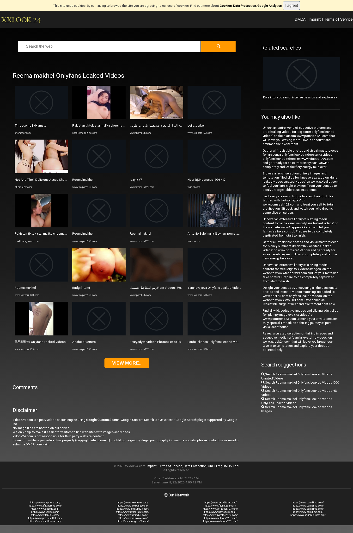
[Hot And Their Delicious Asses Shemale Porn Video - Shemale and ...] (41, 172)
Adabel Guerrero (84, 342)
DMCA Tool (231, 466)
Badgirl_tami (81, 288)
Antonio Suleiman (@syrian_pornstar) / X (216, 233)
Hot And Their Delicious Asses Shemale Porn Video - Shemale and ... (63, 180)
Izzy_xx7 (136, 180)
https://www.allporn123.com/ (220, 518)
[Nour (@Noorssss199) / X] (214, 172)
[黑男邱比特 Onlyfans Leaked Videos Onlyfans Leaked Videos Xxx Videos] (41, 334)
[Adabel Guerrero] (99, 334)
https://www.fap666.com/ (45, 515)
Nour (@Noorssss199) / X (206, 180)
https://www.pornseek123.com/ (220, 508)
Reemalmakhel (25, 288)
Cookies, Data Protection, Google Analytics (251, 6)
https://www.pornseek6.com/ (220, 512)
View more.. (126, 363)
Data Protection (195, 466)
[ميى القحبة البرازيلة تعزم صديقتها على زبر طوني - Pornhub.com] (156, 118)
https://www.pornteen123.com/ (220, 515)
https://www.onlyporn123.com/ (220, 521)
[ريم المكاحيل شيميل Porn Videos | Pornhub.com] (156, 280)
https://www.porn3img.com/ (308, 508)
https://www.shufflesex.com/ (45, 521)
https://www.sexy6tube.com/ (220, 502)
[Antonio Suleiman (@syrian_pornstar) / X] (214, 226)
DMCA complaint (38, 444)
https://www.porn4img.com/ (307, 512)
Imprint (315, 19)
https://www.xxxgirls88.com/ (133, 521)
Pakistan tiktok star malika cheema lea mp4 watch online (55, 233)
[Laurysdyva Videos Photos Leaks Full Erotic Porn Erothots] (156, 334)
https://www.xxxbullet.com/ (132, 505)
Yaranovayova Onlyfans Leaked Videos (215, 288)
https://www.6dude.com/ (45, 512)
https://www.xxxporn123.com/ (132, 512)
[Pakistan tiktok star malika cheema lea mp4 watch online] (41, 226)
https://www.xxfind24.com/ (133, 515)
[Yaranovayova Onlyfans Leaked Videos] (214, 280)
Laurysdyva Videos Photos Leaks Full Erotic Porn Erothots (171, 342)
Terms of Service (338, 19)
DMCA (300, 19)
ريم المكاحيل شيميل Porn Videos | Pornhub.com (163, 288)
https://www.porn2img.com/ (308, 505)
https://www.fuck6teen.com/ (220, 505)
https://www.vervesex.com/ (132, 502)
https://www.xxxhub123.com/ (132, 508)
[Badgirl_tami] (99, 280)
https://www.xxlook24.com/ (133, 518)
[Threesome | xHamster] (41, 118)
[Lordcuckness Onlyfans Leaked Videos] (214, 334)
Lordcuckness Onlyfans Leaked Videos (215, 342)
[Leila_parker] (214, 118)
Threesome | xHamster (31, 125)
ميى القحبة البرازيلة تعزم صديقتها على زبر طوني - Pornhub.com (172, 125)
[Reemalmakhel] (41, 280)
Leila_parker (196, 125)
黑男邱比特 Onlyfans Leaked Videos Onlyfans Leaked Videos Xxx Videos (66, 342)
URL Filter (214, 466)
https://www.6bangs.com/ (45, 508)
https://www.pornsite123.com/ (45, 518)
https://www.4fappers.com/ (45, 502)
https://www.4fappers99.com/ (45, 505)
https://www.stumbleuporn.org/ (308, 515)
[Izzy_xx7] (156, 172)
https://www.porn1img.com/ (308, 502)
